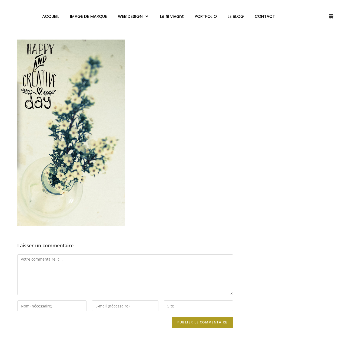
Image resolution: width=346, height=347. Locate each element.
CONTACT (265, 16)
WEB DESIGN (130, 16)
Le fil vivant (172, 16)
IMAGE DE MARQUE (88, 16)
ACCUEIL (50, 16)
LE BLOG (236, 16)
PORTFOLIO (206, 16)
